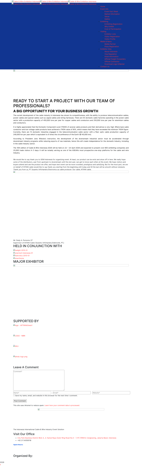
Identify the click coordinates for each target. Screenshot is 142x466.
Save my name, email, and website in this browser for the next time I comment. (46, 396)
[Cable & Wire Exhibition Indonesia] (26, 1)
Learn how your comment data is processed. (62, 405)
